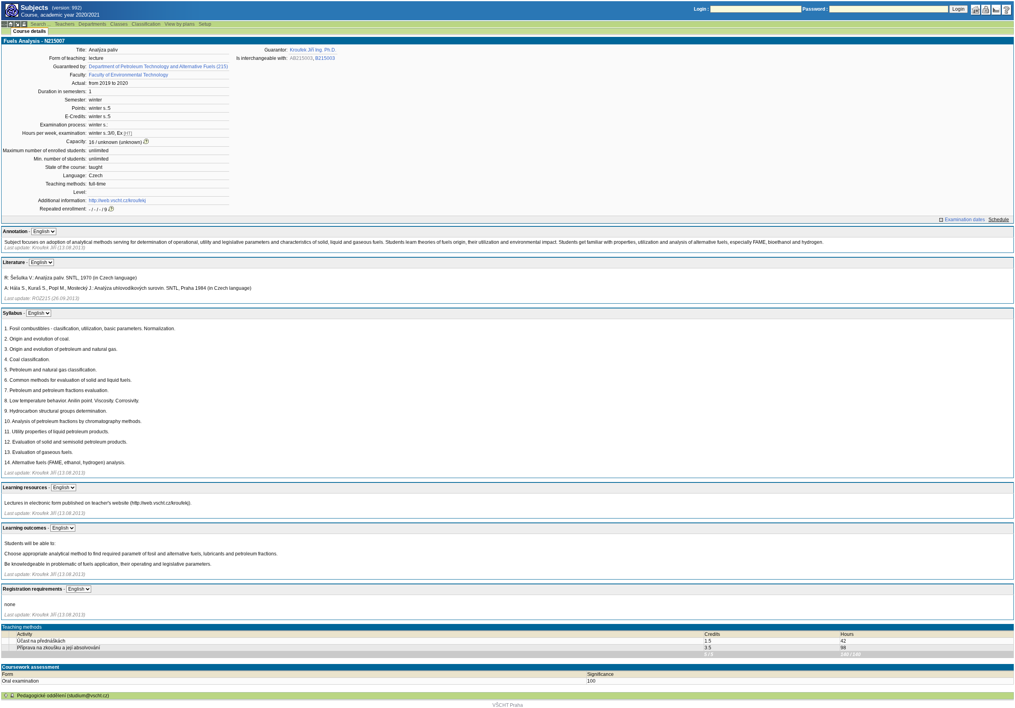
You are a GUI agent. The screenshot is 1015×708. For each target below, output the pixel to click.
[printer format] (24, 24)
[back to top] (6, 696)
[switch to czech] (996, 9)
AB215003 (301, 58)
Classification (146, 24)
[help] (1007, 9)
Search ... (41, 24)
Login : (701, 9)
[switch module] (17, 24)
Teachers (65, 24)
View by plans (180, 24)
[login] (986, 9)
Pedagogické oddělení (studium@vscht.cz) (63, 695)
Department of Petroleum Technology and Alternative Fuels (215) (158, 66)
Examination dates (965, 219)
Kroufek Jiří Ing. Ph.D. (313, 50)
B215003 (325, 58)
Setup (205, 24)
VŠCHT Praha (507, 705)
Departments (92, 24)
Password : (815, 9)
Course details (29, 31)
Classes (119, 24)
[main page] (976, 9)
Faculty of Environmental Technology (128, 75)
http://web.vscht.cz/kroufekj (117, 200)
